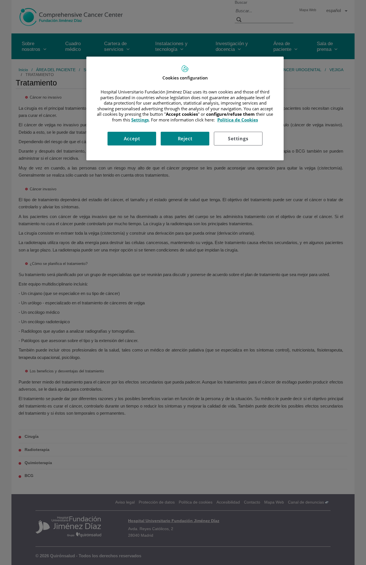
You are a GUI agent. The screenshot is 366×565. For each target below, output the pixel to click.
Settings (238, 138)
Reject (185, 138)
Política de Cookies (237, 120)
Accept (132, 138)
